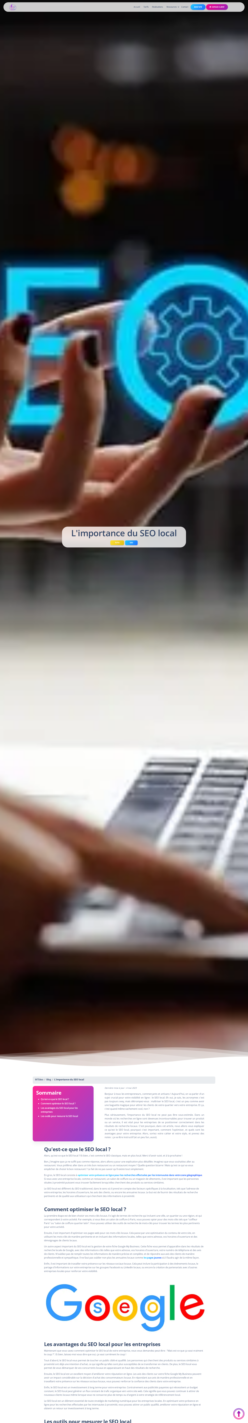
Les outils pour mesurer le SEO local (59, 1116)
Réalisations (157, 6)
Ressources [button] (171, 6)
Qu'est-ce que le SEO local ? (55, 1099)
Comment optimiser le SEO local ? (58, 1103)
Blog (48, 1079)
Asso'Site (198, 7)
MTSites (39, 1079)
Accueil (137, 6)
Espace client (218, 7)
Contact (184, 6)
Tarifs (146, 6)
